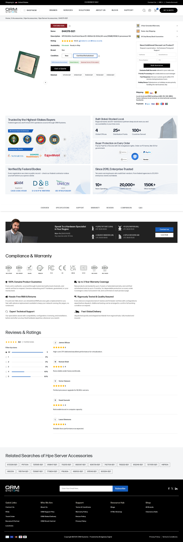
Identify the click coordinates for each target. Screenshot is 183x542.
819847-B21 (52, 465)
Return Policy (81, 516)
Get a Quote (60, 69)
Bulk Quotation (157, 65)
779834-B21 (52, 471)
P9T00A (25, 465)
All (9, 352)
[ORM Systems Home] (11, 10)
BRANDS (53, 10)
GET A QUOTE (169, 10)
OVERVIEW (45, 208)
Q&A (140, 208)
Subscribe (120, 488)
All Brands (150, 507)
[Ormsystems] (168, 488)
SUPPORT (128, 10)
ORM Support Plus (47, 512)
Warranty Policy (82, 512)
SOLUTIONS (84, 10)
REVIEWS (110, 208)
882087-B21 (80, 465)
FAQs (7, 512)
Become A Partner (12, 521)
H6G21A (10, 471)
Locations (9, 526)
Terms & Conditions (83, 507)
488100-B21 (78, 471)
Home (8, 18)
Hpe (63, 50)
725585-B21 (38, 465)
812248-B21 (138, 465)
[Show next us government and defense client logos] (64, 139)
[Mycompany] (176, 488)
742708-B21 (109, 465)
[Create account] (149, 10)
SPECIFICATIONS (62, 208)
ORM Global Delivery (48, 516)
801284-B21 (106, 471)
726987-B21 (38, 471)
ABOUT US (101, 10)
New (66, 56)
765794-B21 (23, 471)
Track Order (10, 516)
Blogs (113, 507)
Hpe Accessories (30, 18)
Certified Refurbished (85, 56)
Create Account (171, 2)
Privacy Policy (81, 521)
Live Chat (164, 235)
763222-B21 (124, 465)
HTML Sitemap (116, 512)
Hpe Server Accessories (48, 18)
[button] (69, 26)
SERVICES (68, 10)
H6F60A (165, 465)
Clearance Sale (152, 512)
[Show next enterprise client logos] (64, 155)
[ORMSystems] (172, 488)
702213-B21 (66, 465)
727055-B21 (152, 465)
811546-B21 (91, 471)
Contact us (164, 229)
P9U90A (65, 471)
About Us (44, 507)
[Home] (12, 488)
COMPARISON (126, 208)
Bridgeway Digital (105, 537)
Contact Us (152, 2)
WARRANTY (95, 208)
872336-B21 (12, 465)
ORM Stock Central (48, 521)
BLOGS (115, 10)
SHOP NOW (32, 10)
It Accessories (17, 18)
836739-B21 (95, 465)
